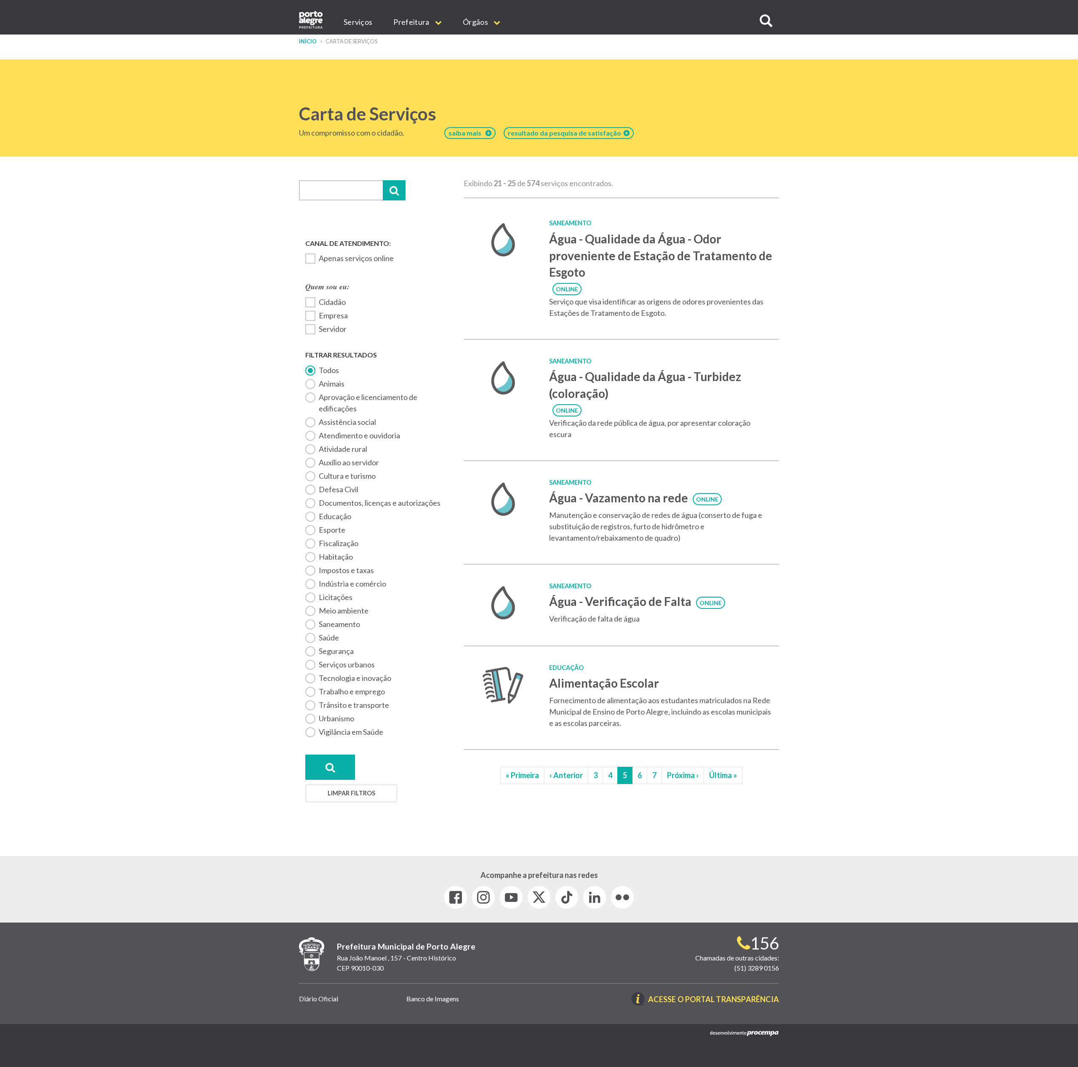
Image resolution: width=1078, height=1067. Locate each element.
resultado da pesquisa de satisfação (566, 133)
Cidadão (332, 302)
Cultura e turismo (347, 475)
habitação (336, 556)
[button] (766, 21)
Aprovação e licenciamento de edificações (368, 402)
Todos (329, 370)
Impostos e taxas (346, 570)
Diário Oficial (318, 999)
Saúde (329, 637)
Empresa (333, 315)
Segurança (336, 651)
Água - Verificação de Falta (620, 601)
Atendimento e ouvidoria (359, 435)
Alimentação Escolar (604, 683)
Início (308, 41)
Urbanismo (336, 718)
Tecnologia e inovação (355, 678)
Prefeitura (411, 22)
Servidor (333, 328)
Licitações (335, 597)
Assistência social (347, 422)
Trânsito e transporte (354, 705)
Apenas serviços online (356, 258)
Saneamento (339, 624)
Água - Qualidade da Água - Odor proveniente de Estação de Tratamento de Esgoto (660, 255)
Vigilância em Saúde (351, 731)
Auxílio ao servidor (349, 462)
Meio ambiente (343, 610)
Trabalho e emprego (352, 691)
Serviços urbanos (347, 664)
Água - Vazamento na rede (618, 498)
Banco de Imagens (432, 999)
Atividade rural (343, 448)
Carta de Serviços (367, 113)
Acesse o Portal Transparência (713, 1000)
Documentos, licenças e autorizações (379, 502)
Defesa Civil (338, 489)
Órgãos (476, 22)
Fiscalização (338, 543)
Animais (331, 383)
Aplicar (394, 190)
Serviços (358, 22)
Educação (335, 516)
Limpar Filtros (351, 793)
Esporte (332, 529)
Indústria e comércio (352, 583)
